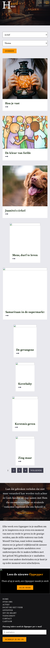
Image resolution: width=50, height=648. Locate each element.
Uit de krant (10, 613)
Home (6, 599)
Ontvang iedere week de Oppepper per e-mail (22, 626)
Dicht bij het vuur (13, 607)
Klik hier (25, 587)
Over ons (7, 602)
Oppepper (8, 610)
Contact (7, 618)
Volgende (36, 470)
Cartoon (7, 621)
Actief (6, 604)
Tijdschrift (9, 616)
